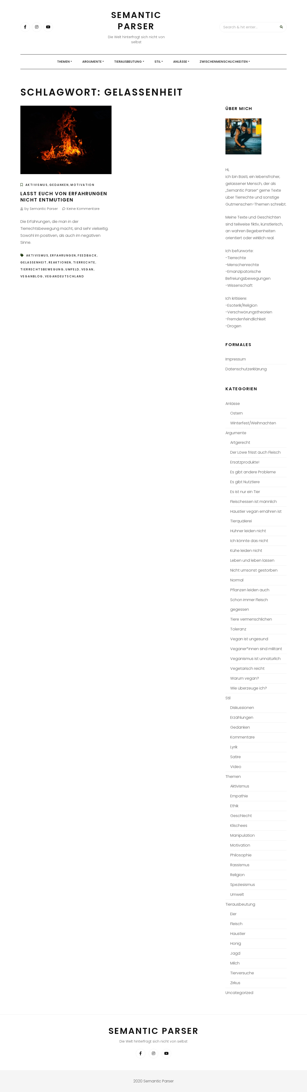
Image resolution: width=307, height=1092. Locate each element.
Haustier (237, 933)
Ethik (234, 806)
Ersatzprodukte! (244, 462)
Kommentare (242, 737)
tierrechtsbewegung (42, 269)
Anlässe (180, 61)
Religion (237, 875)
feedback (87, 255)
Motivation (82, 185)
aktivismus (37, 255)
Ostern (236, 413)
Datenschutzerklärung (246, 369)
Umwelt (237, 894)
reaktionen (60, 262)
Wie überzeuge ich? (248, 688)
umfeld (72, 269)
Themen (63, 61)
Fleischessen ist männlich (253, 501)
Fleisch (236, 924)
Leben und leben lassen (252, 560)
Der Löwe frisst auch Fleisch (255, 452)
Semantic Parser (136, 20)
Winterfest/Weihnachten (253, 423)
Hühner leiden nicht (248, 531)
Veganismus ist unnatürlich (255, 658)
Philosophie (241, 855)
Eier (233, 914)
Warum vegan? (244, 678)
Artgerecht (240, 442)
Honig (235, 943)
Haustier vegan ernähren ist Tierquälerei (256, 516)
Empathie (239, 796)
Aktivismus (36, 185)
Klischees (238, 825)
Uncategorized (239, 992)
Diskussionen (242, 707)
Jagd (235, 953)
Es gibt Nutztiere (245, 482)
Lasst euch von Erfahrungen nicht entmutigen (63, 196)
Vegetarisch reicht (247, 668)
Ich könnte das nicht (249, 540)
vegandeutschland (64, 276)
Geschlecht (241, 815)
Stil (157, 61)
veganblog (31, 276)
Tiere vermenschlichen (251, 619)
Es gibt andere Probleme (253, 472)
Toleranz (238, 629)
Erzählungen (241, 717)
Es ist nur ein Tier (245, 491)
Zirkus (235, 983)
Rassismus (239, 865)
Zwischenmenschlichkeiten (224, 61)
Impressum (235, 359)
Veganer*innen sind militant (256, 649)
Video (235, 766)
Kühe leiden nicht (246, 550)
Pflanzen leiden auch (249, 590)
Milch (235, 963)
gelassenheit (33, 262)
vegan (87, 269)
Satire (235, 757)
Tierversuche (242, 973)
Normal (236, 580)
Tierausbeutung (128, 61)
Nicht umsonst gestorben (253, 570)
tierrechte (84, 262)
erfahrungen (63, 255)
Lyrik (233, 747)
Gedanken (59, 185)
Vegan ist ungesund (249, 639)
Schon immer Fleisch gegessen (249, 604)
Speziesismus (242, 884)
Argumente (92, 61)
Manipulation (242, 835)
